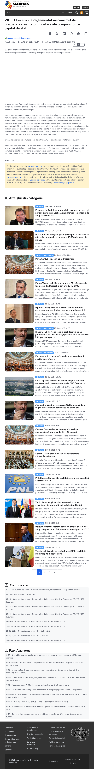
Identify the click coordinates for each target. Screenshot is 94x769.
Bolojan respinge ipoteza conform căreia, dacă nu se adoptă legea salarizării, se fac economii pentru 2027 (62, 528)
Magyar (76, 7)
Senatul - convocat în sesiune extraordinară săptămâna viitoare (57, 455)
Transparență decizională (32, 728)
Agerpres (19, 760)
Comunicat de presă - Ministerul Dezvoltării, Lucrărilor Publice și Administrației (46, 590)
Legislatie (9, 727)
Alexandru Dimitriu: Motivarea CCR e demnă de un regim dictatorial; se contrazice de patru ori (60, 406)
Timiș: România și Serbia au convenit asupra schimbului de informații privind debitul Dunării (58, 504)
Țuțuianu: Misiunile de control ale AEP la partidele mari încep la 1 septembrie (60, 552)
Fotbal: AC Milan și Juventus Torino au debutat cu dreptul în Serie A (40, 702)
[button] (86, 13)
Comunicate (18, 585)
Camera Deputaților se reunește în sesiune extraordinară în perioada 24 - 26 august (56, 430)
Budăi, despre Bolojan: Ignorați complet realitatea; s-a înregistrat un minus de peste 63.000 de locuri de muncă (62, 237)
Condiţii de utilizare (38, 180)
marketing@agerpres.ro (64, 183)
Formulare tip (32, 748)
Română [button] (52, 761)
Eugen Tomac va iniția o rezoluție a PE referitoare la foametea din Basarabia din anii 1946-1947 (61, 284)
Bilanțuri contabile (35, 734)
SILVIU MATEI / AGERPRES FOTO (61, 42)
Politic (12, 42)
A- (75, 45)
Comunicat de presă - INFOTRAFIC (33, 636)
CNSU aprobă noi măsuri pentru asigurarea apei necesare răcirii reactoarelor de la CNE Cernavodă (60, 382)
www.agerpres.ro (35, 166)
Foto (62, 13)
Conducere (9, 731)
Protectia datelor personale (56, 732)
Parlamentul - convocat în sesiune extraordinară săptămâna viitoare (59, 357)
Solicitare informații (31, 743)
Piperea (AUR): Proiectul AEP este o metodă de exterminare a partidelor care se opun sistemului (60, 309)
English (85, 7)
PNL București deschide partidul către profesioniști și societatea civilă (62, 479)
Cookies (73, 763)
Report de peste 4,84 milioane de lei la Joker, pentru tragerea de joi (41, 685)
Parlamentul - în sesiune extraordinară (54, 258)
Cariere (8, 746)
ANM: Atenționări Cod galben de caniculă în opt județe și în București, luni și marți (46, 689)
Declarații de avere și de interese (12, 740)
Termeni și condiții (57, 738)
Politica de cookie (56, 742)
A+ (82, 45)
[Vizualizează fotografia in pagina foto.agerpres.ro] (47, 38)
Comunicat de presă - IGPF (23, 594)
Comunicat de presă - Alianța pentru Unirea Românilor (41, 621)
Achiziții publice (34, 738)
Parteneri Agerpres (57, 746)
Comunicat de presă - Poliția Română (34, 631)
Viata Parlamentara (46, 255)
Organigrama (10, 735)
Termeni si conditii (72, 759)
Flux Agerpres (19, 650)
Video (69, 13)
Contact (8, 750)
